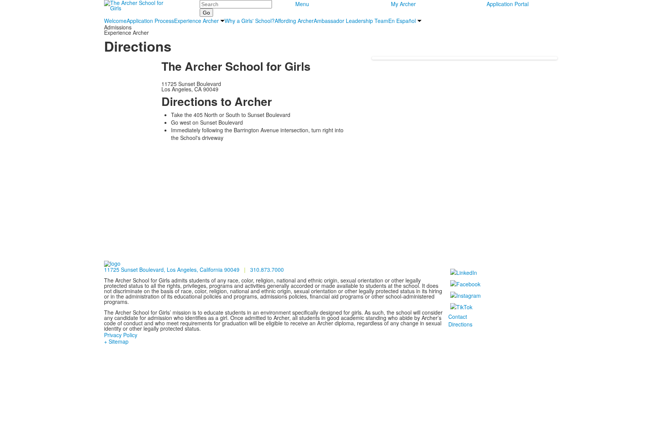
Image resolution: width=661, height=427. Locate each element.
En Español (402, 20)
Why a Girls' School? (250, 20)
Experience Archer (196, 20)
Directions (460, 324)
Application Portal (508, 4)
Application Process (150, 20)
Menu (302, 4)
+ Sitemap (116, 341)
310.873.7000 (267, 269)
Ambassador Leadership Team (351, 20)
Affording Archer (294, 20)
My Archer (403, 4)
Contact (457, 316)
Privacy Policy (120, 335)
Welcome (115, 20)
